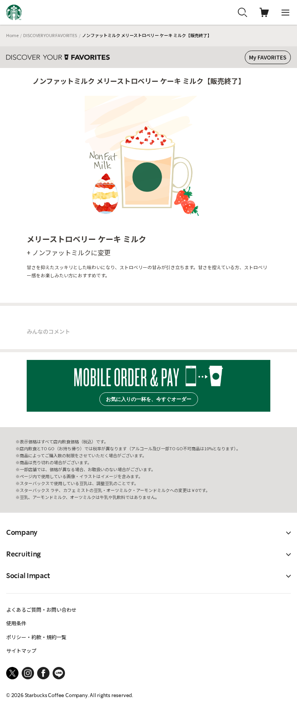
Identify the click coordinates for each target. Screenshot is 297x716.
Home (12, 35)
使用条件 (16, 623)
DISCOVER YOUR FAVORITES (50, 35)
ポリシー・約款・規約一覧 (36, 637)
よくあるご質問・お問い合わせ (41, 609)
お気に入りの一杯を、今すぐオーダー (148, 399)
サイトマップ (21, 650)
